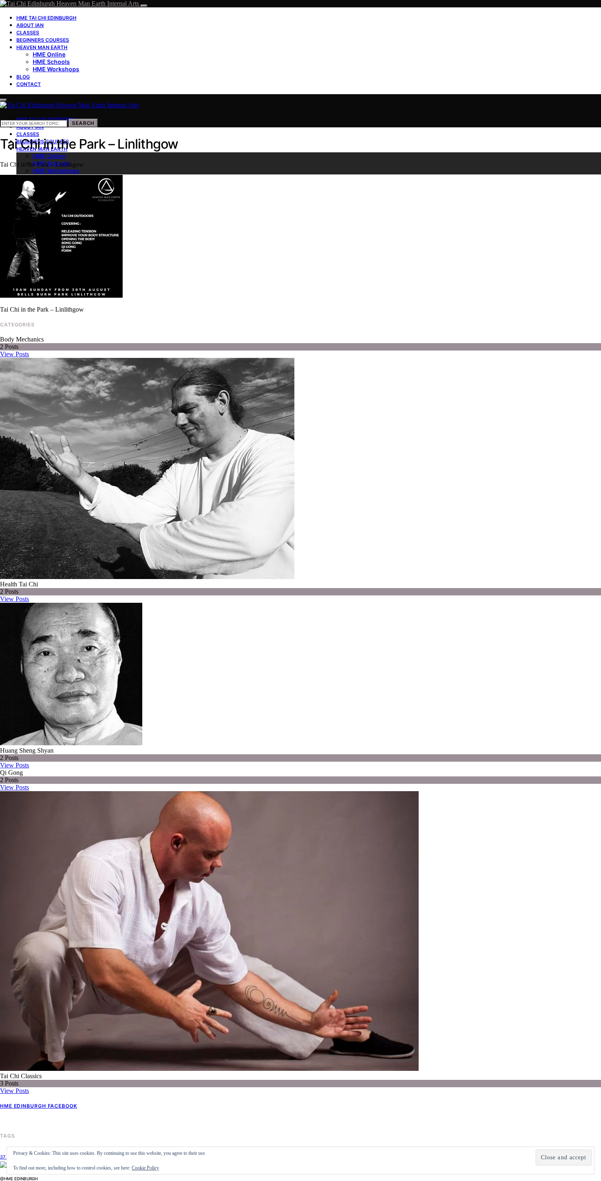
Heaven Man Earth (41, 47)
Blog (23, 77)
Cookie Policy (145, 1168)
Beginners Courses (42, 40)
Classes (27, 32)
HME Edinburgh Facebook (38, 1106)
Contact (28, 84)
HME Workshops (56, 69)
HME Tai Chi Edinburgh (46, 18)
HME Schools (51, 61)
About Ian (30, 25)
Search (83, 123)
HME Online (49, 54)
